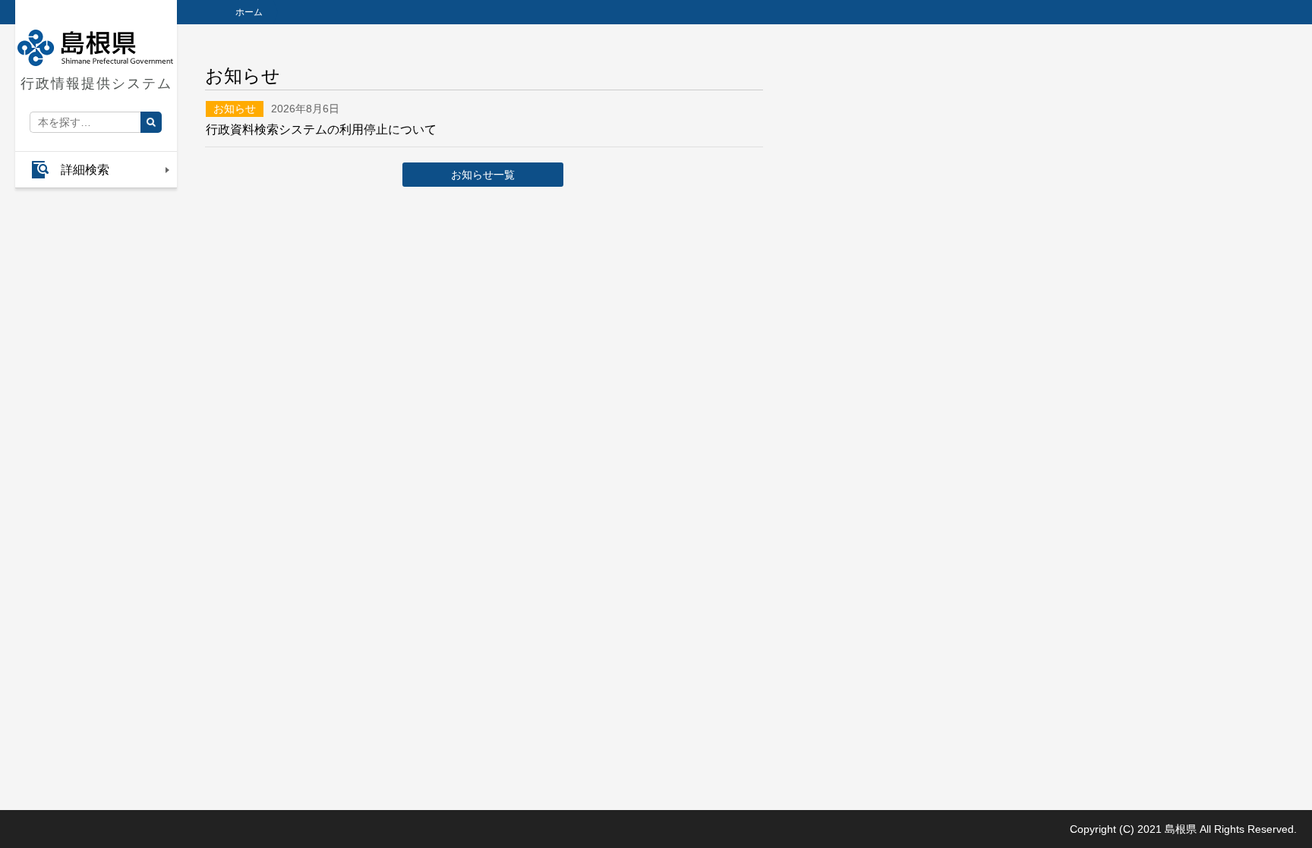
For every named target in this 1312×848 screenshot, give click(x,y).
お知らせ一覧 (483, 175)
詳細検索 (85, 169)
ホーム (249, 12)
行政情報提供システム (96, 83)
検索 (151, 122)
